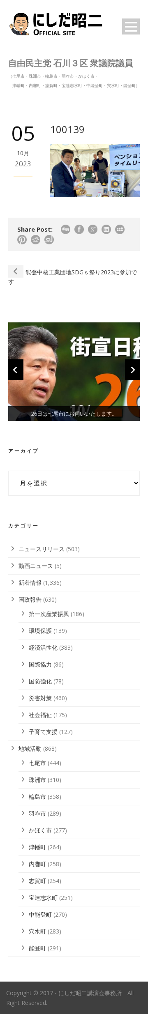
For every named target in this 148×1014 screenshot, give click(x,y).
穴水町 (37, 931)
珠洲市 (37, 780)
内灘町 (37, 864)
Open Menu (131, 26)
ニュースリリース (41, 549)
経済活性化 (43, 647)
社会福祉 (40, 715)
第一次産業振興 (49, 614)
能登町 (37, 948)
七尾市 (37, 763)
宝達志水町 (43, 897)
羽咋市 (37, 813)
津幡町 (37, 847)
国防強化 (40, 681)
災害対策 (40, 698)
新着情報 (30, 582)
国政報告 (30, 599)
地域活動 (30, 748)
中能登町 (40, 914)
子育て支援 (43, 732)
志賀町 (37, 881)
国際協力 (40, 664)
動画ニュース (35, 566)
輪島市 (37, 796)
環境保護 (40, 631)
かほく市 (40, 830)
